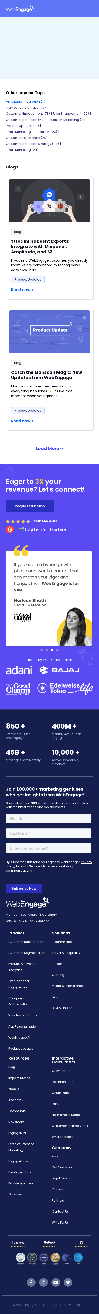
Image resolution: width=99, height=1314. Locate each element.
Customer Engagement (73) (28, 113)
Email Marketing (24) (22, 149)
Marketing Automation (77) (27, 107)
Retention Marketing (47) (67, 120)
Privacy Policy (60, 1305)
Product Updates (28, 279)
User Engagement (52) (71, 113)
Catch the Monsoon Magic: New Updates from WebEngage (46, 375)
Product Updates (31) (22, 126)
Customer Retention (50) (25, 120)
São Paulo (13, 921)
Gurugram (49, 915)
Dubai (29, 921)
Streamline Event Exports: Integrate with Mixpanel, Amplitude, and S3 (40, 246)
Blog (17, 232)
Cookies (79, 1305)
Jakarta (43, 921)
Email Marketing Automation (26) (31, 131)
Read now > (22, 289)
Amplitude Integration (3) (25, 101)
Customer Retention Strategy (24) (32, 143)
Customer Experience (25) (26, 137)
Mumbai (12, 915)
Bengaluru (30, 915)
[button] (49, 449)
